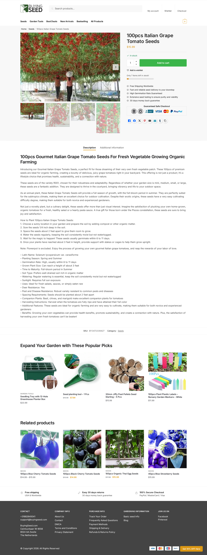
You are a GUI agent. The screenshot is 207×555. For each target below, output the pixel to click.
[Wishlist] (54, 357)
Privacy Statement (64, 532)
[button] (116, 67)
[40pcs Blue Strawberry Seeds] (167, 449)
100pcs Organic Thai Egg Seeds (122, 473)
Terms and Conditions (66, 528)
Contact (59, 520)
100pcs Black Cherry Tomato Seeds (81, 473)
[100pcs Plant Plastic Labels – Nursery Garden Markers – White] (167, 372)
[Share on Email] (149, 120)
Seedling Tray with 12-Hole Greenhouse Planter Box (34, 398)
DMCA (58, 524)
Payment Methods (98, 524)
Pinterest (162, 519)
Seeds (31, 29)
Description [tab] (89, 147)
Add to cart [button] (39, 408)
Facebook (163, 516)
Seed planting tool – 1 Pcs (76, 394)
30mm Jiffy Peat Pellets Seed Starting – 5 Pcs (121, 395)
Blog (126, 520)
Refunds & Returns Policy (102, 532)
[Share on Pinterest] (144, 120)
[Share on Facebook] (134, 120)
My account (153, 11)
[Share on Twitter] (139, 120)
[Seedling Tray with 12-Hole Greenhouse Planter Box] (39, 372)
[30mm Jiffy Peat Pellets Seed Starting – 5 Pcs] (125, 372)
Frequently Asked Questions (103, 520)
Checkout (181, 11)
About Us (59, 516)
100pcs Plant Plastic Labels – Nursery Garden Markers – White (165, 395)
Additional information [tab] (112, 147)
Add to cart (163, 62)
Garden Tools (27, 394)
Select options (39, 483)
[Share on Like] (129, 120)
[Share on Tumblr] (160, 120)
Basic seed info (131, 516)
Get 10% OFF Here (191, 549)
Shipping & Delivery (99, 528)
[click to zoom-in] (70, 67)
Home (23, 29)
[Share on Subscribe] (154, 120)
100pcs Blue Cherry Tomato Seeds (38, 473)
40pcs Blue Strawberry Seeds (163, 473)
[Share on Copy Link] (165, 120)
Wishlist (168, 11)
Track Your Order (98, 516)
